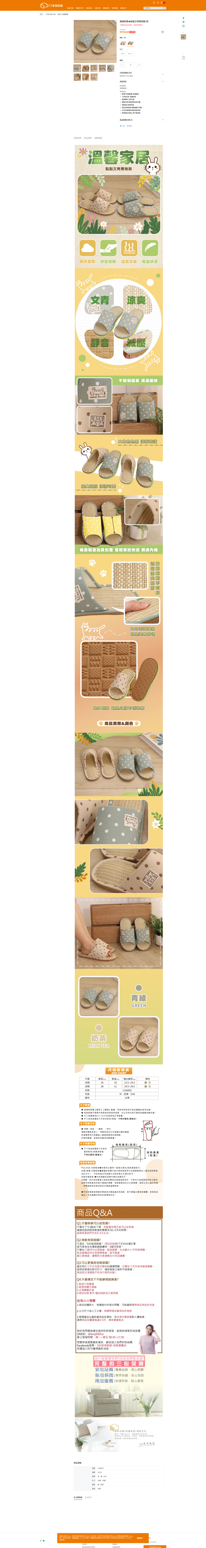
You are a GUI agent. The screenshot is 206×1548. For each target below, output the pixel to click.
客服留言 (115, 1544)
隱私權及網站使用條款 (88, 1547)
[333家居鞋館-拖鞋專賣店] (52, 5)
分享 (123, 126)
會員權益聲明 (116, 1547)
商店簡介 (84, 1544)
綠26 (123, 54)
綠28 (129, 54)
